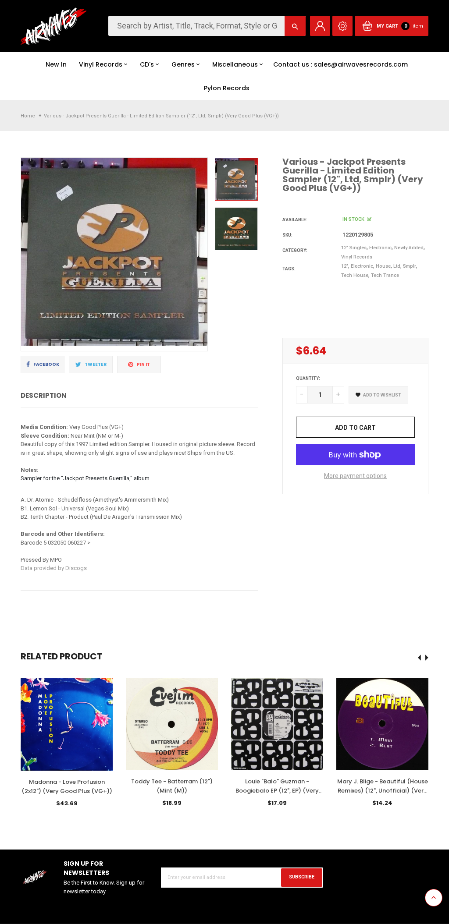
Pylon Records (226, 88)
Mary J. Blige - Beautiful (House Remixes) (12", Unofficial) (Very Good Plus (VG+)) (382, 790)
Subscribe (301, 877)
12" (344, 266)
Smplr (409, 266)
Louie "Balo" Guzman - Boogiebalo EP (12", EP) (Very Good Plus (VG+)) (277, 790)
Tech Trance (385, 275)
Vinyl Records (100, 64)
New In (56, 64)
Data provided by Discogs (54, 568)
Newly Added (409, 248)
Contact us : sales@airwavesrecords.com (340, 64)
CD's (147, 64)
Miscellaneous (235, 64)
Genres (183, 64)
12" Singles (354, 248)
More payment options (355, 475)
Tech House (354, 275)
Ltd (396, 266)
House (383, 266)
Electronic (380, 248)
